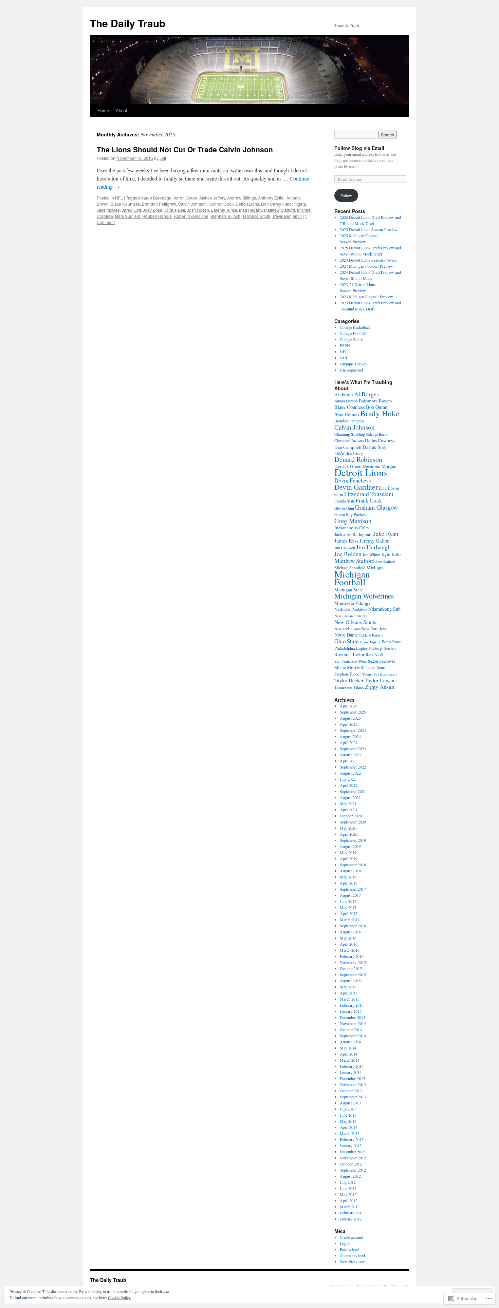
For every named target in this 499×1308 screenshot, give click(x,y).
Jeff (163, 158)
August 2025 (350, 718)
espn (338, 494)
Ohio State (346, 641)
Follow (346, 195)
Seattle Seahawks (381, 661)
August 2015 (350, 980)
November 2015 (353, 962)
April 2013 (348, 1127)
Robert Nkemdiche (191, 216)
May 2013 (348, 1121)
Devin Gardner (356, 487)
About (121, 110)
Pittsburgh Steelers (382, 648)
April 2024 (348, 742)
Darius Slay (374, 446)
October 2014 (351, 1029)
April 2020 (348, 834)
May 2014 (348, 1047)
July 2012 (348, 1182)
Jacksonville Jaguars (353, 534)
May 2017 (348, 907)
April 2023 (348, 760)
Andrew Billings (241, 198)
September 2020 (353, 821)
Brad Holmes (346, 415)
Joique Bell (174, 210)
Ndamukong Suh (384, 609)
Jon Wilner (371, 554)
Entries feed (349, 1249)
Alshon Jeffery (212, 198)
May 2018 (348, 876)
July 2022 (348, 779)
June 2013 (348, 1115)
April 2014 (348, 1054)
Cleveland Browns (349, 440)
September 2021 (353, 791)
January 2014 (351, 1072)
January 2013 (351, 1145)
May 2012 (348, 1194)
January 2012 (351, 1218)
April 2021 (348, 809)
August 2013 (350, 1102)
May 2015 (348, 986)
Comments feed (352, 1255)
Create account (351, 1237)
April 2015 (348, 993)
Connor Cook (221, 204)
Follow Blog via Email (359, 148)
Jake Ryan (385, 533)
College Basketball (355, 327)
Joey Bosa (152, 210)
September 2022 (353, 767)
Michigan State (348, 590)
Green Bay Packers (350, 514)
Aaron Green (185, 198)
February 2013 (352, 1139)
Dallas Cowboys (380, 440)
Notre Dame (346, 634)
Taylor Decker (349, 680)
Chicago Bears (376, 434)
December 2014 (352, 1017)
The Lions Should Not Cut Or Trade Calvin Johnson (185, 149)
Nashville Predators (350, 609)
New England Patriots (350, 615)
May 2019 (348, 852)
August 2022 (350, 773)
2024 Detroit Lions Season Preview (369, 260)
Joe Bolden (348, 554)
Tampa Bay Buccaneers (380, 674)
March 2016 (349, 950)
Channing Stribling (349, 434)
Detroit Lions (247, 204)
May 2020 (348, 828)
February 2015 (352, 1005)
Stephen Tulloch (225, 216)
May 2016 (348, 938)
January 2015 (351, 1011)
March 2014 (349, 1060)
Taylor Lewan (379, 680)
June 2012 (348, 1188)
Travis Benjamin (287, 216)
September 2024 (353, 730)
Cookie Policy (119, 1297)
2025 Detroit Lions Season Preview (369, 229)
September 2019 (353, 840)
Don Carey (271, 204)
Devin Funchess (352, 480)
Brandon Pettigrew (159, 204)
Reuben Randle (157, 216)
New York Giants (347, 628)
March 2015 (349, 999)
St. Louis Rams (373, 667)
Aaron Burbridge (156, 198)
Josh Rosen (198, 210)
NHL (344, 357)
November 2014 (353, 1023)
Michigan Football (352, 578)
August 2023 (350, 754)
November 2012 (353, 1157)
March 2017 (349, 919)
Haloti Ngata (294, 204)
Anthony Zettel (271, 198)
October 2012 (351, 1164)
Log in (345, 1243)
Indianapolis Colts (351, 528)
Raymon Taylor (349, 654)
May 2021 (348, 803)
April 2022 (348, 785)
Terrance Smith (256, 216)
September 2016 (353, 925)
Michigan (375, 567)
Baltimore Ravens (375, 401)
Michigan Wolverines (364, 596)
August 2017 (350, 895)
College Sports (352, 339)
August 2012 (350, 1176)
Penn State (392, 642)
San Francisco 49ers (350, 661)
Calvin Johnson (192, 204)
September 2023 (353, 748)
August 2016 (350, 931)
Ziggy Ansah (379, 686)
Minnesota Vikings (352, 603)
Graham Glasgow (376, 507)
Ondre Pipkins (370, 642)
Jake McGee (108, 210)
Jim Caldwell (344, 547)
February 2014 (352, 1066)
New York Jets (373, 628)
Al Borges (366, 394)
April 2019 (348, 858)
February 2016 (352, 956)
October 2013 (351, 1090)
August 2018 (350, 870)
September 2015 (353, 974)
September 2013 (353, 1096)
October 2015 (351, 968)
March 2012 (349, 1206)
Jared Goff (131, 210)
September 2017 (353, 889)
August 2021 (350, 797)
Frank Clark (369, 500)
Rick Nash (374, 655)
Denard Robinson (358, 459)
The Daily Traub (127, 23)
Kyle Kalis (391, 554)
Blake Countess (125, 204)
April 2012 (348, 1200)
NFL (119, 198)
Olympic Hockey (353, 363)
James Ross (346, 540)
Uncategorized (351, 370)
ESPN (345, 345)
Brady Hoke (379, 413)
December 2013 (352, 1078)
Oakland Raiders (371, 635)
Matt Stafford (385, 561)
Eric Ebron (389, 488)
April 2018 (348, 883)
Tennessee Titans (349, 687)
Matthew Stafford (279, 210)
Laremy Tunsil (224, 210)
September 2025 (353, 712)
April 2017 (348, 913)
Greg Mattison (353, 520)
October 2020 (351, 815)
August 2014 (350, 1041)
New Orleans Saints (355, 621)
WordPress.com (352, 1261)
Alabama (343, 394)
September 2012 (353, 1170)
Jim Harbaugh (373, 547)
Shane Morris (347, 667)
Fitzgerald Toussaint (368, 494)
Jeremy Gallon (374, 540)
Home (103, 110)
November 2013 (353, 1084)
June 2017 (348, 901)
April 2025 (348, 724)
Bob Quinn (376, 407)
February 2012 (352, 1212)
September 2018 (353, 864)
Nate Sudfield (127, 216)
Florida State (344, 501)
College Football (353, 333)
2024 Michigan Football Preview (366, 266)
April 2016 (348, 944)
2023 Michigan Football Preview (366, 296)
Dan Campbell (348, 447)
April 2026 (348, 705)
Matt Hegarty (250, 210)
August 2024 (350, 736)
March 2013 (349, 1133)
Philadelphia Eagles (351, 648)
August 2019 (350, 846)
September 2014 (353, 1035)
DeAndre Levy (348, 453)
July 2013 (348, 1109)
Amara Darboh (346, 400)
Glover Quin (344, 508)
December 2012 (352, 1151)
